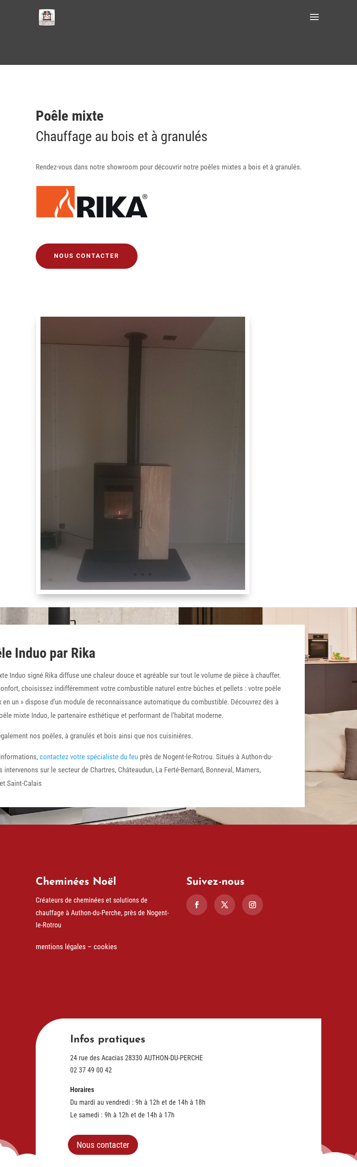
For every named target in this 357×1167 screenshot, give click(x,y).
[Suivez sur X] (224, 904)
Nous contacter (86, 255)
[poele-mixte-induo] (142, 587)
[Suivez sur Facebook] (196, 904)
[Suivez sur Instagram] (252, 904)
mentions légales (61, 946)
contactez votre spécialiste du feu (89, 756)
